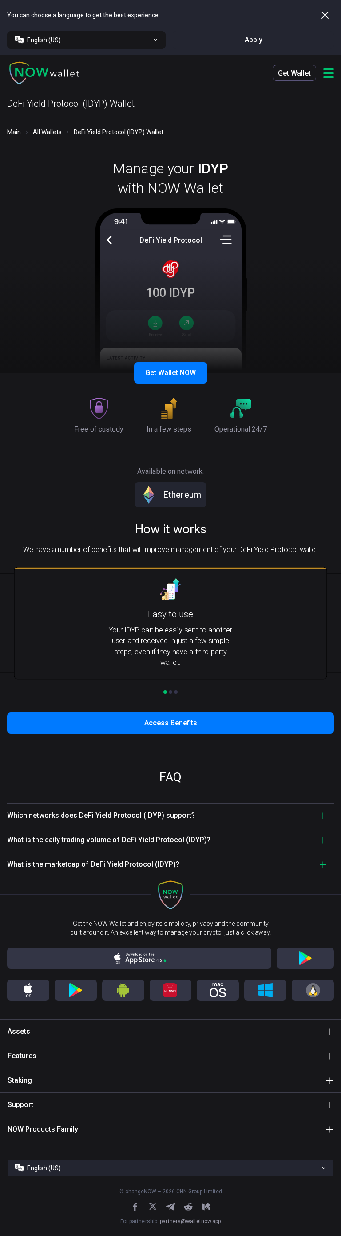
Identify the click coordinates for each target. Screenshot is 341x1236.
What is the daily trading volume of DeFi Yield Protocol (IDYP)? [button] (108, 840)
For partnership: (170, 1221)
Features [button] (22, 1056)
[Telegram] (170, 1206)
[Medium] (206, 1206)
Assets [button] (19, 1031)
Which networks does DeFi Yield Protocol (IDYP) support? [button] (101, 815)
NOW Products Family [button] (43, 1129)
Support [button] (20, 1104)
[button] (44, 73)
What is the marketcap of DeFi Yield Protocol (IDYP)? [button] (93, 864)
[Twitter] (152, 1206)
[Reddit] (188, 1206)
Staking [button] (20, 1080)
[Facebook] (135, 1206)
